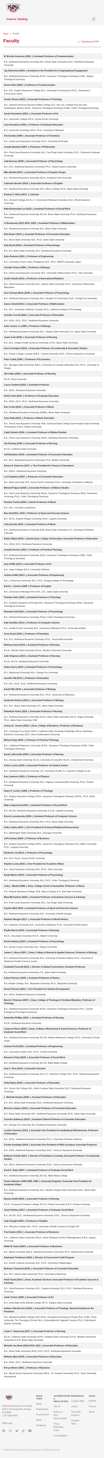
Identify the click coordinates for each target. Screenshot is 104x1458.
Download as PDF (90, 41)
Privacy (92, 1406)
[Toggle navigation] (94, 19)
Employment (42, 1409)
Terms (92, 1412)
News (39, 1420)
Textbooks (41, 1425)
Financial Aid (42, 1414)
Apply (39, 1404)
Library (74, 1406)
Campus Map (77, 1401)
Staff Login (7, 1423)
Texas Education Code (58, 1427)
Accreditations (60, 1435)
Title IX (57, 1406)
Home (5, 33)
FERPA (92, 1401)
